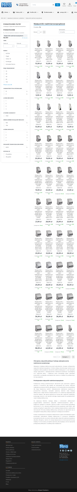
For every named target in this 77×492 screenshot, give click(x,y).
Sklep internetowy (38, 490)
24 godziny (9, 154)
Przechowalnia (35, 447)
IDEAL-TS (8, 59)
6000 (7, 147)
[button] (57, 4)
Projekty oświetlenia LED (12, 477)
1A (6, 71)
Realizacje (8, 479)
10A (7, 82)
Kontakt (8, 470)
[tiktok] (71, 451)
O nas (7, 482)
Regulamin (9, 461)
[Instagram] (66, 451)
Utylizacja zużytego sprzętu (13, 456)
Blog (7, 484)
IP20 (7, 116)
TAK (7, 125)
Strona (35, 32)
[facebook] (61, 451)
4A (6, 76)
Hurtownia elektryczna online (13, 473)
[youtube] (68, 451)
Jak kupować (9, 445)
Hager (7, 56)
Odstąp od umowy (11, 454)
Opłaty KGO (9, 458)
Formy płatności (10, 449)
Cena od (5, 43)
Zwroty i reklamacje (11, 452)
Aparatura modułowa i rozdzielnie (16, 18)
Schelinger (8, 61)
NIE (7, 122)
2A (6, 74)
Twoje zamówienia (36, 445)
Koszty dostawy (10, 447)
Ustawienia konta (35, 449)
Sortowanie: (62, 29)
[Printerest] (63, 451)
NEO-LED (3, 18)
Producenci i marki (11, 475)
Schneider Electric (10, 64)
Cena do (19, 43)
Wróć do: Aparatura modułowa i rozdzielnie (14, 32)
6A (6, 79)
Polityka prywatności (11, 463)
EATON (8, 53)
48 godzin (8, 157)
